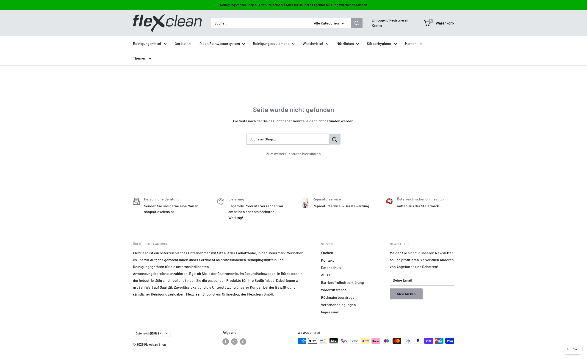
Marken (411, 43)
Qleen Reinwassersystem (219, 43)
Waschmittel (313, 43)
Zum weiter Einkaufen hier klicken (293, 153)
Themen (139, 58)
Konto (377, 25)
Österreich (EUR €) (148, 333)
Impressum (330, 312)
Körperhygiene (379, 43)
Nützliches (345, 43)
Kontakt (327, 260)
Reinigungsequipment (271, 43)
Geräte (180, 43)
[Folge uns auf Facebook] (225, 341)
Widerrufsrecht (333, 290)
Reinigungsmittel (147, 43)
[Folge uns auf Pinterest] (243, 341)
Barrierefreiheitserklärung (342, 282)
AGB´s (325, 275)
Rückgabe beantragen (339, 297)
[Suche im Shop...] (335, 139)
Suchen (327, 252)
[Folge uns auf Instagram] (234, 341)
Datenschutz (331, 267)
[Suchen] (357, 23)
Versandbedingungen (338, 304)
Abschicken (406, 294)
